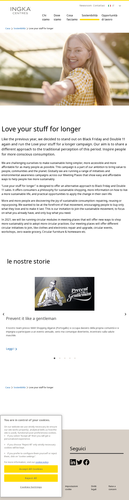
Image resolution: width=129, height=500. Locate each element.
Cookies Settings (31, 487)
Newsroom (85, 5)
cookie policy (41, 462)
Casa (7, 28)
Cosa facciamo (72, 17)
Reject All (31, 478)
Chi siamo (46, 17)
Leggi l (10, 349)
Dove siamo (57, 17)
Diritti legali (93, 488)
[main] (31, 456)
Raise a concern (112, 488)
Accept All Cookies (30, 468)
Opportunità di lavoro (109, 17)
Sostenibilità (89, 15)
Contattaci (99, 5)
